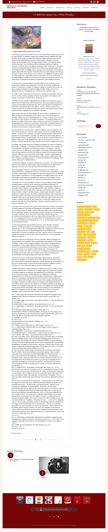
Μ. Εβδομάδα (82, 170)
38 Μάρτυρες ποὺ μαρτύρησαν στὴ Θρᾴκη (91, 66)
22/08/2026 (79, 90)
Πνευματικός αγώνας (84, 185)
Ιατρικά (79, 234)
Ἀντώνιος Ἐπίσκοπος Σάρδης (84, 68)
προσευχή (90, 257)
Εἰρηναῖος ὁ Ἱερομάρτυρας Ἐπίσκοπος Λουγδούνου (89, 62)
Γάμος (91, 212)
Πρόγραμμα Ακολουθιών (84, 251)
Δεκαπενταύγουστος (83, 147)
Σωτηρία (80, 254)
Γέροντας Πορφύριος (94, 217)
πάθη (84, 257)
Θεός (88, 231)
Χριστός (80, 257)
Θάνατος (88, 229)
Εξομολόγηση (81, 229)
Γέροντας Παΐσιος (82, 217)
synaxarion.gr (89, 78)
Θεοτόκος (80, 160)
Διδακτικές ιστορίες (83, 223)
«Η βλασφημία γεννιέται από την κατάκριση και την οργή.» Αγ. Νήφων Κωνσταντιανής (88, 29)
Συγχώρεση (95, 251)
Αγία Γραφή (81, 137)
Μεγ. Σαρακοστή (82, 240)
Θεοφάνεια (81, 162)
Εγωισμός (80, 226)
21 (42, 473)
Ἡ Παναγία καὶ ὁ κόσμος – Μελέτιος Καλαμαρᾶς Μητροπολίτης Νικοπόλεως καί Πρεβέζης (88, 93)
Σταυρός (80, 187)
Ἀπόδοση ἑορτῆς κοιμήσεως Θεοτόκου (86, 58)
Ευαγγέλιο (81, 155)
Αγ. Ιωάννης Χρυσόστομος (84, 206)
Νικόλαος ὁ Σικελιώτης (95, 68)
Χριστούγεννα (82, 192)
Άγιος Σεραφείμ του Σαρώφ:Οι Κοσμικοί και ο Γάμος (21, 460)
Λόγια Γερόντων (82, 237)
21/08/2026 (79, 98)
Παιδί (83, 245)
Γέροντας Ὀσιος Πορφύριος (85, 220)
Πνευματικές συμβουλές (84, 248)
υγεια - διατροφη (82, 259)
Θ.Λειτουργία (82, 157)
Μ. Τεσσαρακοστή (83, 172)
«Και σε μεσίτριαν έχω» (83, 114)
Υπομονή (93, 254)
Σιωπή (43, 477)
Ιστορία (80, 165)
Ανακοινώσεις (82, 145)
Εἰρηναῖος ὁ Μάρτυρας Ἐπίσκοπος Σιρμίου (91, 60)
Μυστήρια (81, 175)
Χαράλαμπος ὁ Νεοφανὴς (89, 69)
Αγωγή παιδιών (88, 209)
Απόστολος (80, 212)
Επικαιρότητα (82, 152)
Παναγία (89, 245)
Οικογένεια (94, 243)
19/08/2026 (79, 112)
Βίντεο (86, 212)
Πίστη (79, 245)
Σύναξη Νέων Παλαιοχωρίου (89, 33)
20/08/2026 (79, 105)
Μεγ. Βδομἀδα (91, 237)
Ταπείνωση (86, 254)
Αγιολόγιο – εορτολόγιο (85, 140)
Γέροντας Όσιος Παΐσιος (84, 215)
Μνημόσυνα (80, 243)
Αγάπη (94, 206)
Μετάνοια (90, 240)
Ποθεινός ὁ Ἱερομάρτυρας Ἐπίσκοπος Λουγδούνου (89, 64)
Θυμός (92, 231)
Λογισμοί (93, 234)
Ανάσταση (96, 209)
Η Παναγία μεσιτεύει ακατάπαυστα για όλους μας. (89, 107)
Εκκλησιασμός (88, 226)
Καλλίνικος (80, 66)
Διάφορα (19, 433)
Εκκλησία (81, 150)
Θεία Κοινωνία (81, 231)
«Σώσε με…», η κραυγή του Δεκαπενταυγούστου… (84, 101)
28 (10, 455)
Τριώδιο (80, 190)
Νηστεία (80, 177)
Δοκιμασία (92, 223)
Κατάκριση (86, 234)
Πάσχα (80, 180)
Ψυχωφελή (81, 195)
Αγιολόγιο (80, 209)
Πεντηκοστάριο (82, 182)
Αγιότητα (80, 142)
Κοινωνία (80, 167)
